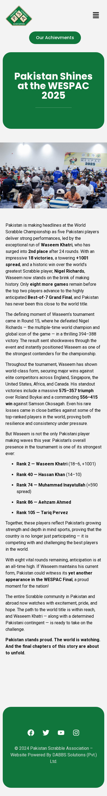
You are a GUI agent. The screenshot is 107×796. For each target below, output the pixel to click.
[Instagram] (76, 733)
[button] (96, 16)
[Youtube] (61, 733)
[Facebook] (31, 733)
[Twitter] (46, 733)
